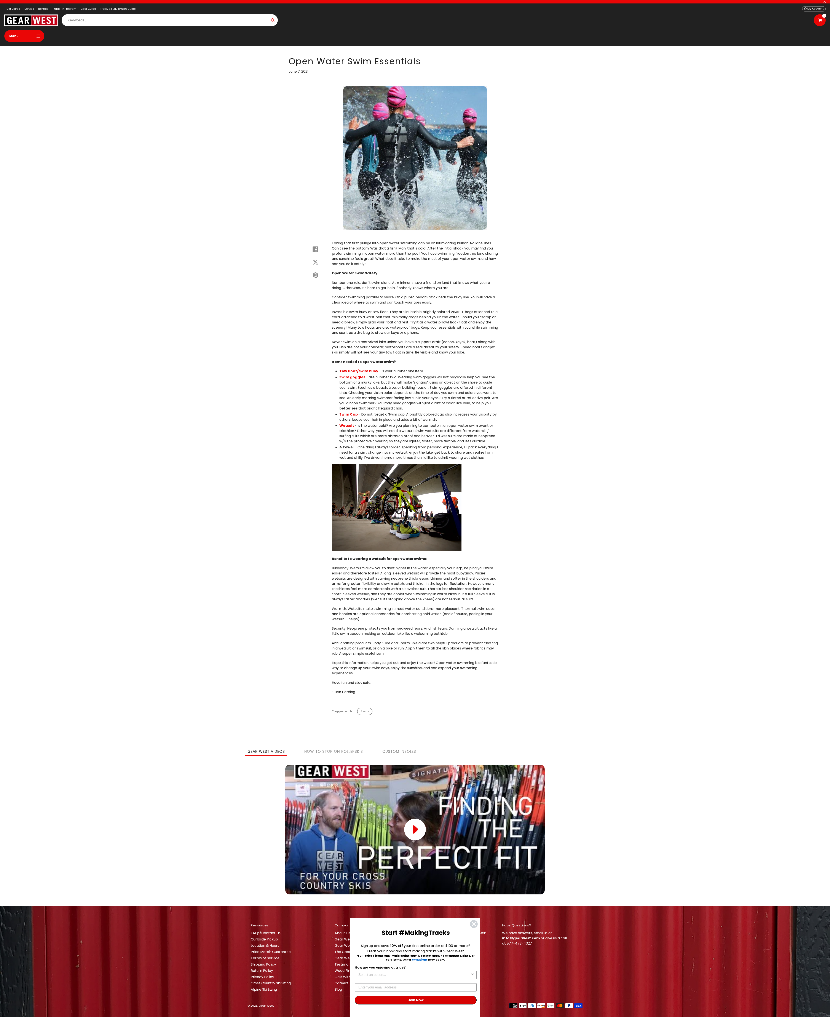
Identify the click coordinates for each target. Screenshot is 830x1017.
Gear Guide (88, 9)
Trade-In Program (64, 9)
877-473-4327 (519, 943)
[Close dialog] (473, 924)
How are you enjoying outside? (380, 967)
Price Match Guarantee (271, 951)
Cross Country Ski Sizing (271, 983)
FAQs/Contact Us (266, 933)
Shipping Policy (263, 964)
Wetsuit (346, 425)
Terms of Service (265, 958)
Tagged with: (342, 711)
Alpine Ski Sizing (264, 989)
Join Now (415, 1000)
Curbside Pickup (264, 939)
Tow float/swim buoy (358, 371)
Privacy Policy (262, 976)
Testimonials (345, 964)
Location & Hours (265, 945)
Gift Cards (13, 9)
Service (29, 9)
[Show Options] (472, 975)
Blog (338, 989)
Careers (341, 983)
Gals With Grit (346, 976)
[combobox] (414, 975)
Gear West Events (350, 945)
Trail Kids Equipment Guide (118, 9)
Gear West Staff (348, 958)
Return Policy (262, 970)
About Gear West (349, 933)
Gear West (266, 1006)
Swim (365, 711)
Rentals (43, 9)
